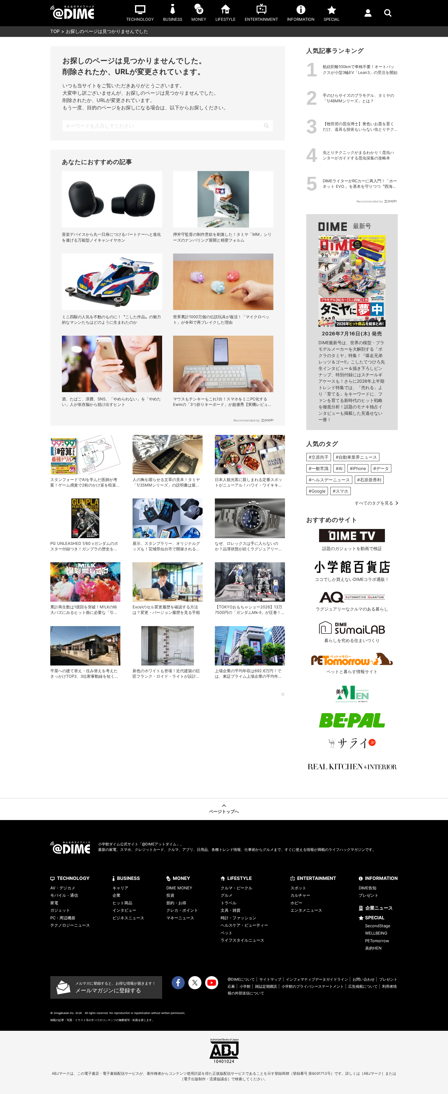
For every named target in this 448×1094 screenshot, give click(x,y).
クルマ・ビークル (236, 887)
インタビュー (124, 910)
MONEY (181, 878)
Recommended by (246, 420)
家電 (54, 902)
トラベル (228, 902)
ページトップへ (224, 811)
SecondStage (377, 925)
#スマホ (340, 491)
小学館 (245, 986)
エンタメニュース (306, 910)
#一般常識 (319, 468)
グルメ (227, 895)
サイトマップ (270, 979)
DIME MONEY (179, 887)
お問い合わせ (364, 979)
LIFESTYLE (239, 878)
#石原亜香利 (369, 479)
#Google (317, 491)
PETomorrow (377, 940)
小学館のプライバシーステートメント (313, 986)
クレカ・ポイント (182, 910)
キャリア (120, 887)
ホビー (296, 902)
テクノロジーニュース (70, 925)
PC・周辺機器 (62, 917)
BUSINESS (128, 878)
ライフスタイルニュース (242, 940)
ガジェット (60, 910)
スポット (298, 887)
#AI (339, 468)
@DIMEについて (241, 979)
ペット (227, 932)
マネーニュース (180, 917)
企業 (116, 895)
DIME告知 (367, 887)
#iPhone (358, 468)
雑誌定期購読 (266, 986)
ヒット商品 (122, 902)
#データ (381, 468)
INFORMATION (381, 878)
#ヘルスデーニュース (329, 479)
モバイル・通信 (64, 895)
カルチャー (300, 895)
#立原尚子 (319, 457)
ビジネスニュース (128, 917)
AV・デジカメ (62, 887)
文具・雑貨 (230, 910)
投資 (170, 895)
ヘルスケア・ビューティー (244, 925)
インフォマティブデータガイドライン (317, 979)
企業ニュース (379, 908)
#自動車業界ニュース (356, 457)
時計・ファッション (238, 917)
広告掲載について (363, 986)
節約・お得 (176, 902)
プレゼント (369, 895)
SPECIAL (375, 918)
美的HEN (373, 948)
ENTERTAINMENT (316, 878)
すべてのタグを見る (374, 502)
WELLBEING (376, 933)
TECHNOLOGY (73, 878)
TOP (55, 31)
